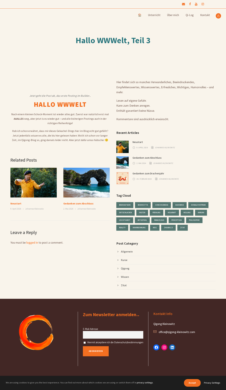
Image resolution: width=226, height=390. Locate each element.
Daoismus (179, 205)
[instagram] (203, 4)
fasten (142, 212)
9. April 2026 (15, 208)
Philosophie (194, 220)
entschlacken (125, 212)
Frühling (156, 212)
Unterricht (154, 15)
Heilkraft (172, 212)
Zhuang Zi (168, 227)
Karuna (201, 212)
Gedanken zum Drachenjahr (148, 173)
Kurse (124, 260)
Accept (192, 382)
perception (176, 220)
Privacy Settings (212, 382)
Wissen (125, 277)
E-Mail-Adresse (90, 329)
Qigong (125, 268)
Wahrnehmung (139, 227)
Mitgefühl (142, 220)
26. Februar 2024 (144, 179)
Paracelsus (159, 220)
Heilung (187, 212)
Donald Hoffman (198, 205)
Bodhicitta (143, 205)
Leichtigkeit (124, 220)
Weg (155, 227)
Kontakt (205, 15)
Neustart (15, 203)
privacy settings (145, 382)
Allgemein (127, 251)
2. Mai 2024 (68, 208)
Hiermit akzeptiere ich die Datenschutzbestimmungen (115, 342)
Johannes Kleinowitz (34, 208)
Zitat (182, 227)
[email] (183, 4)
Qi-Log (190, 15)
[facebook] (190, 4)
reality (122, 227)
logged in (32, 242)
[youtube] (196, 4)
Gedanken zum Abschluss (78, 203)
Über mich (173, 15)
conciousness (161, 205)
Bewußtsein (125, 205)
